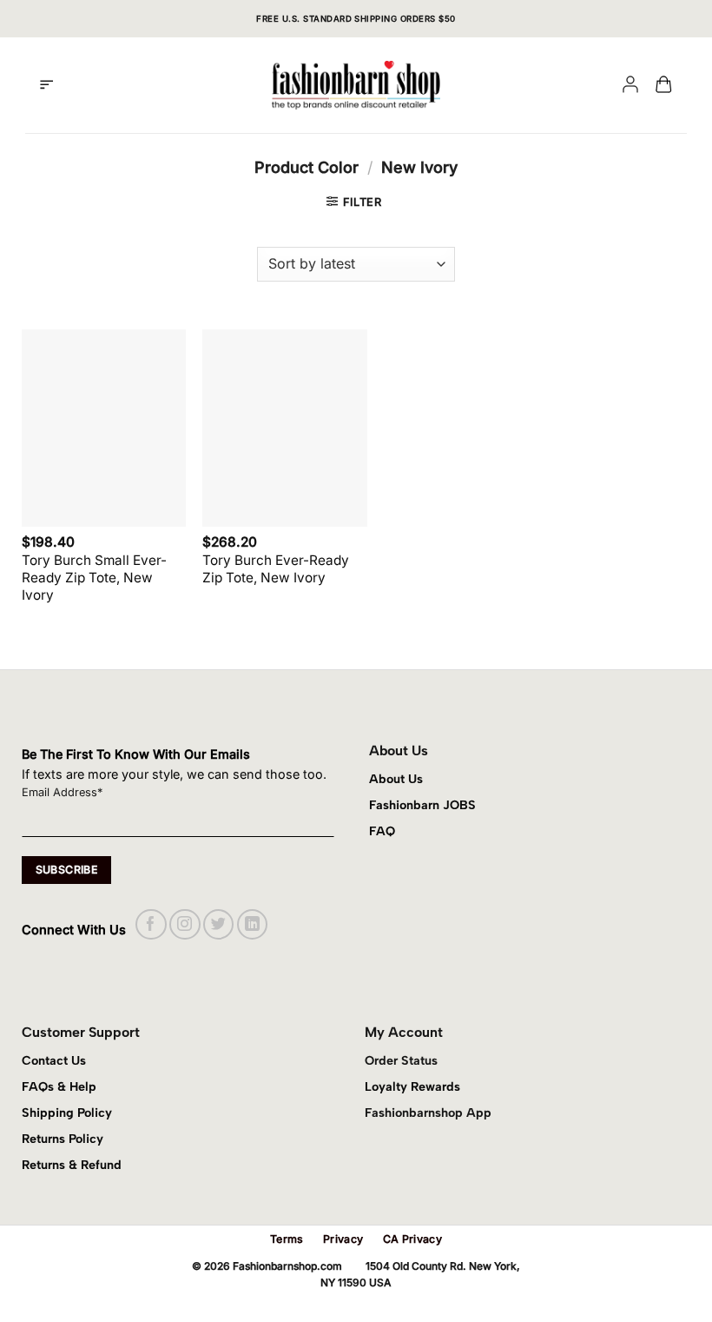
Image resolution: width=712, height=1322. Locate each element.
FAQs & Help (59, 1086)
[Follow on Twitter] (218, 924)
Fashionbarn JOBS (422, 805)
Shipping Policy (67, 1112)
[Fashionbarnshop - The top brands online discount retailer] (356, 85)
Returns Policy (62, 1138)
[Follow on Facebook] (150, 924)
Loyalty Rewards (412, 1086)
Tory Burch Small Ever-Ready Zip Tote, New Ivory (94, 577)
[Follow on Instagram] (184, 924)
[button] (46, 85)
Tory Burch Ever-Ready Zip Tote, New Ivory (275, 569)
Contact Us (54, 1060)
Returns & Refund (72, 1165)
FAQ (382, 831)
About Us (396, 779)
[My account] (630, 85)
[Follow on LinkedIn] (252, 924)
